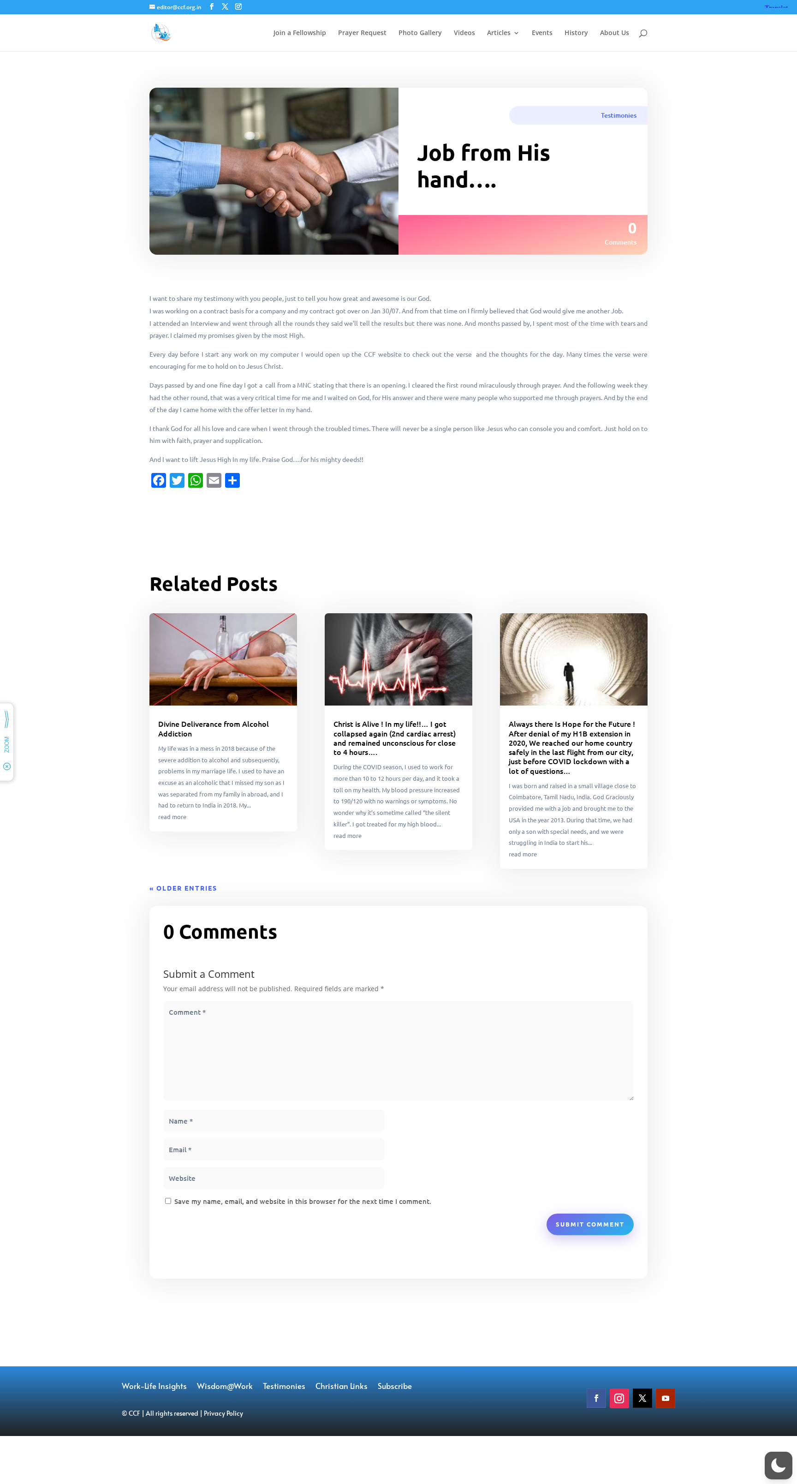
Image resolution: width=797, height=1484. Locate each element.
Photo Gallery (420, 33)
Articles (499, 33)
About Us (614, 33)
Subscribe (395, 1386)
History (576, 33)
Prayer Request (362, 33)
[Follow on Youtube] (665, 1398)
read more (172, 816)
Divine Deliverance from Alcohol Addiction (213, 728)
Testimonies (618, 115)
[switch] (778, 1465)
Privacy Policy (223, 1413)
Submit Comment (590, 1224)
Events (542, 33)
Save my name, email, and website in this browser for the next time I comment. (302, 1201)
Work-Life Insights (154, 1386)
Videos (464, 33)
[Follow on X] (642, 1398)
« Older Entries (183, 888)
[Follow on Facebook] (596, 1398)
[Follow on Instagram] (619, 1398)
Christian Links (341, 1386)
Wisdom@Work (225, 1386)
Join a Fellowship (300, 33)
